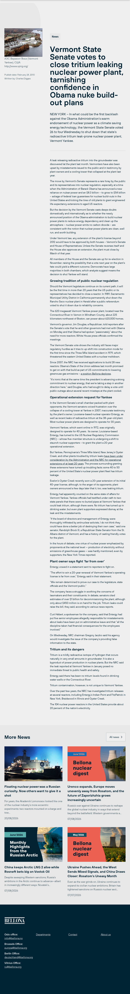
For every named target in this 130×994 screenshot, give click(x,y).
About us (106, 934)
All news (114, 737)
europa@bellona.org (15, 947)
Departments (43, 934)
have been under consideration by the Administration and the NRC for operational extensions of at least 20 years (86, 460)
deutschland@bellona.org (18, 957)
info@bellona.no (13, 938)
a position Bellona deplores (96, 373)
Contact (72, 934)
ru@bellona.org (12, 966)
